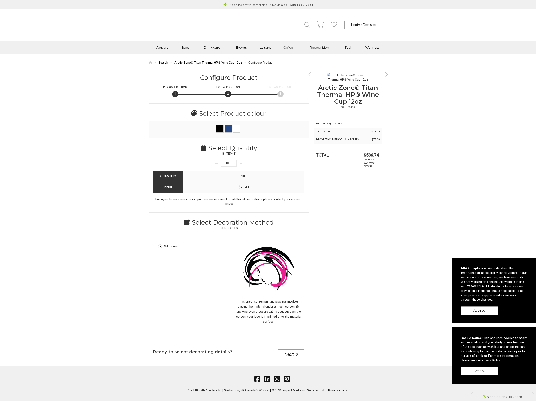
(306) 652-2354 (301, 5)
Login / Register (364, 25)
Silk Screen (171, 246)
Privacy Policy (337, 390)
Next (289, 354)
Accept (479, 310)
